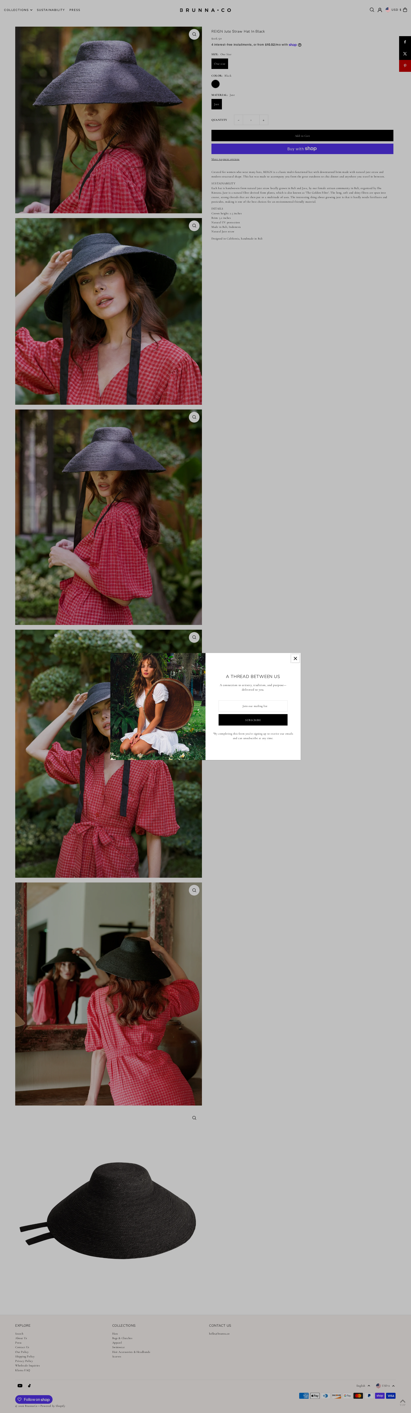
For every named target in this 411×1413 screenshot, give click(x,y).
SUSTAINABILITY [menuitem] (51, 10)
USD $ (396, 9)
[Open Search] (372, 10)
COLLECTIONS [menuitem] (16, 10)
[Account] (380, 10)
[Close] (295, 658)
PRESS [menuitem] (75, 10)
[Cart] (405, 10)
